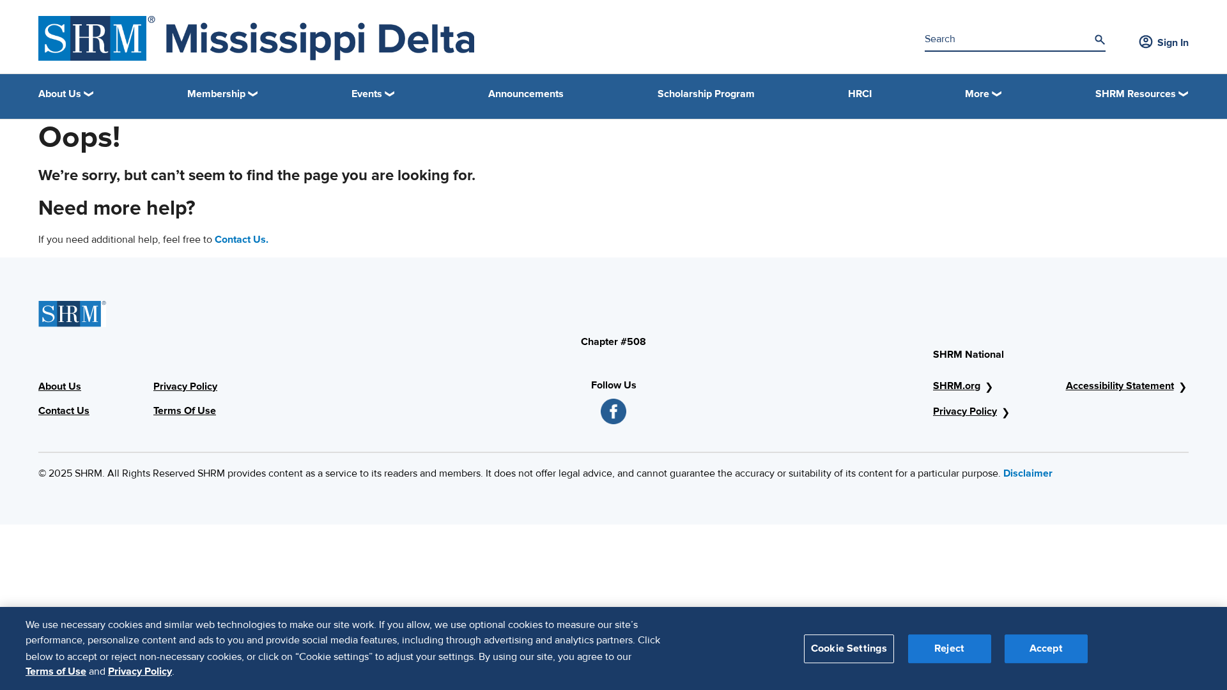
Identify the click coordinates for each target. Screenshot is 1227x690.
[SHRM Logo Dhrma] (256, 38)
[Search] (1099, 39)
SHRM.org (956, 385)
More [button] (977, 94)
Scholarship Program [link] (706, 94)
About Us (59, 386)
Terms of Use (56, 671)
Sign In (1173, 42)
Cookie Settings (849, 647)
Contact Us (63, 410)
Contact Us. (241, 239)
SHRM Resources (1135, 94)
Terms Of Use (184, 410)
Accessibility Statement (1120, 385)
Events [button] (366, 94)
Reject (949, 647)
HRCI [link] (860, 94)
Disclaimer (1028, 473)
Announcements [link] (526, 94)
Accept (1046, 647)
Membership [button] (216, 94)
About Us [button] (59, 94)
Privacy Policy (185, 386)
